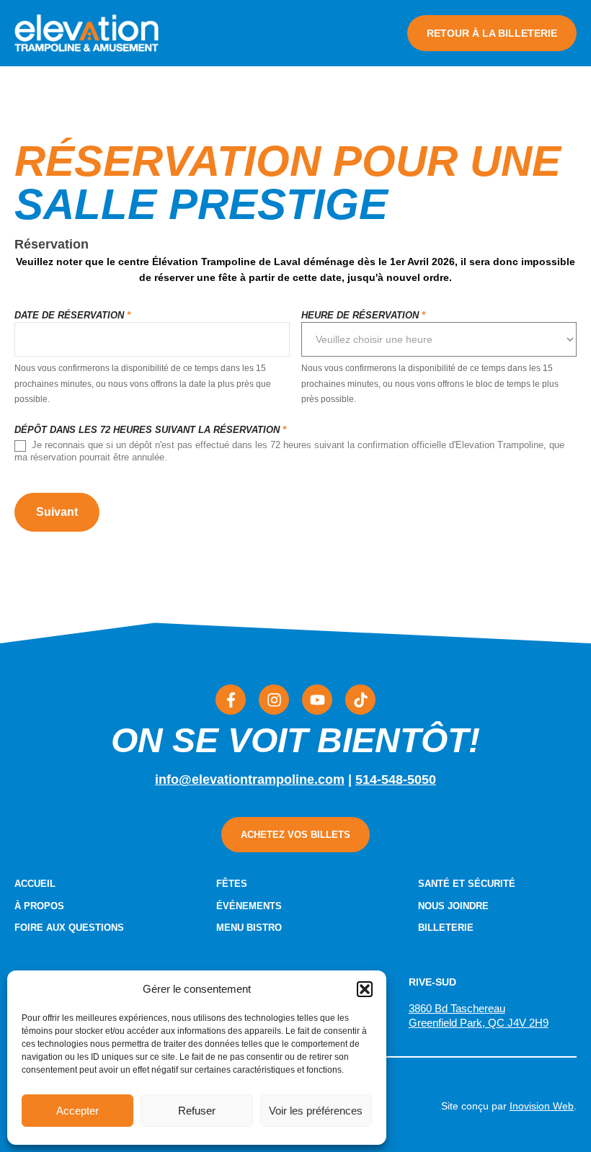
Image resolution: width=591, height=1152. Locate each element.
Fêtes (231, 883)
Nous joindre (453, 906)
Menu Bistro (249, 927)
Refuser (196, 1110)
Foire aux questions (69, 927)
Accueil (34, 883)
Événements (249, 906)
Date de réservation (72, 316)
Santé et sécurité (466, 883)
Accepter (77, 1110)
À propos (39, 906)
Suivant (57, 512)
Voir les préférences (316, 1110)
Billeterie (446, 927)
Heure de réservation (363, 316)
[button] (364, 989)
